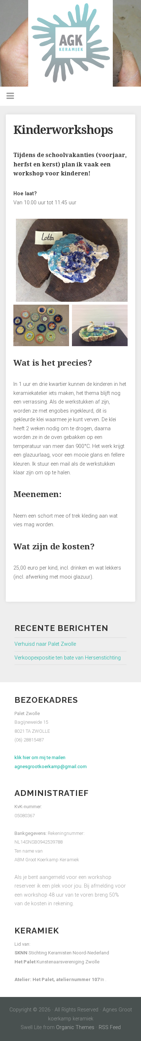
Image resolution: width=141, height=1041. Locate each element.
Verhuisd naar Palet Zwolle (45, 644)
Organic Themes (75, 1027)
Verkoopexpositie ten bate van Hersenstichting (67, 658)
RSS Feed (110, 1027)
